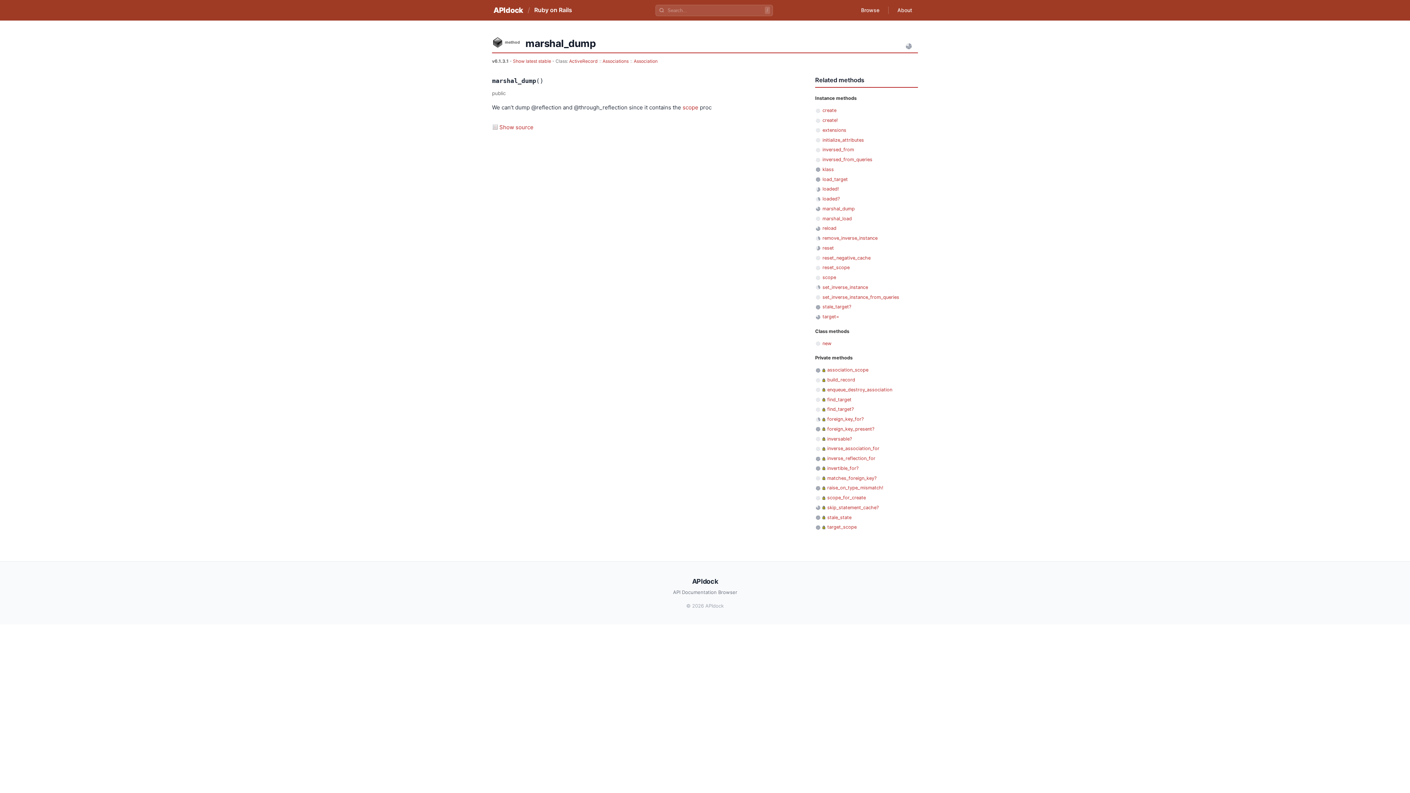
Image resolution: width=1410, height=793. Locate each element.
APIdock (508, 10)
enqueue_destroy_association (859, 389)
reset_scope (836, 267)
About (904, 10)
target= (830, 316)
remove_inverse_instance (850, 238)
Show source (516, 127)
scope (690, 107)
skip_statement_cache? (853, 507)
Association (646, 61)
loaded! (830, 189)
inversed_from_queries (847, 159)
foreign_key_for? (845, 419)
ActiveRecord (583, 61)
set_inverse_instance (845, 287)
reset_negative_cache (846, 258)
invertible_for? (842, 468)
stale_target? (836, 306)
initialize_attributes (843, 140)
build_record (841, 380)
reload (829, 228)
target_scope (842, 527)
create (829, 110)
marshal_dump (838, 208)
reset (828, 248)
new (826, 343)
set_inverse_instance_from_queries (860, 297)
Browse (870, 10)
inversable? (839, 439)
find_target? (840, 409)
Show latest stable (532, 61)
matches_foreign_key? (851, 478)
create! (830, 120)
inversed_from (838, 149)
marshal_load (837, 218)
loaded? (831, 199)
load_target (835, 179)
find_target (839, 399)
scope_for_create (846, 497)
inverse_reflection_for (851, 458)
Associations (616, 61)
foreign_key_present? (850, 429)
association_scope (847, 370)
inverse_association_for (853, 448)
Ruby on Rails (553, 10)
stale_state (839, 517)
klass (828, 169)
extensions (834, 130)
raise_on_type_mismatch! (855, 487)
